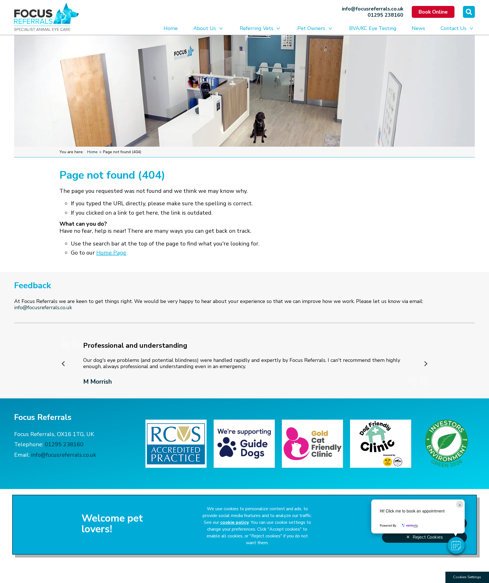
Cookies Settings (467, 577)
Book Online (433, 11)
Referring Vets (256, 28)
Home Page (111, 253)
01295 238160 (385, 15)
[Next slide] (425, 363)
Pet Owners (311, 28)
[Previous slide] (63, 363)
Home (171, 28)
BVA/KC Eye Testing (372, 28)
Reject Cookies (428, 537)
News (418, 28)
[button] (456, 545)
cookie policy (234, 522)
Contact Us (453, 28)
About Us (204, 28)
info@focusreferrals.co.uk (372, 9)
